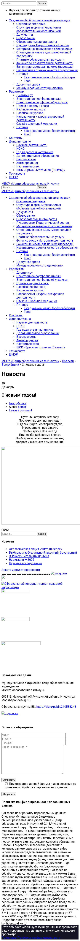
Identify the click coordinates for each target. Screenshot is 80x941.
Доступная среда (28, 84)
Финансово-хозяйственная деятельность (44, 63)
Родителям (16, 91)
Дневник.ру (24, 95)
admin (22, 407)
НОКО (20, 148)
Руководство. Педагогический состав (42, 45)
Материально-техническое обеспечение (44, 49)
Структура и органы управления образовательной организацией (38, 29)
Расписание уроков (30, 113)
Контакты (16, 138)
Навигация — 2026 (21, 559)
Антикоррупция (27, 163)
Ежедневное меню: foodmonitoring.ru (49, 77)
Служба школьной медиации (36, 123)
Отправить (9, 779)
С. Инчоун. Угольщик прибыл (29, 556)
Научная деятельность (31, 145)
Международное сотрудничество (39, 88)
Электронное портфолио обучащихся (42, 102)
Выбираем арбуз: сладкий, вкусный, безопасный (43, 552)
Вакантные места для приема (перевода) (44, 66)
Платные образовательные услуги (40, 59)
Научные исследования (25, 563)
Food (27, 81)
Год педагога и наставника (34, 152)
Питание (22, 74)
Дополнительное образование (37, 156)
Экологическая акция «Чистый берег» (35, 549)
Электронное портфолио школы (38, 99)
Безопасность (26, 159)
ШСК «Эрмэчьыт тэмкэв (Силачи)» (40, 170)
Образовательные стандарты (36, 42)
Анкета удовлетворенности (20, 570)
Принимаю (9, 937)
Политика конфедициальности (38, 937)
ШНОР (13, 177)
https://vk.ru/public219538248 (56, 706)
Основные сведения (30, 24)
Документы (24, 34)
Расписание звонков (30, 109)
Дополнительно (20, 141)
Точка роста (17, 173)
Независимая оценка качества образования (47, 70)
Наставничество (27, 166)
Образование (25, 38)
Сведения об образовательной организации (39, 20)
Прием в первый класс (32, 106)
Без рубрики (17, 403)
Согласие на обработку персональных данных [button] (33, 813)
